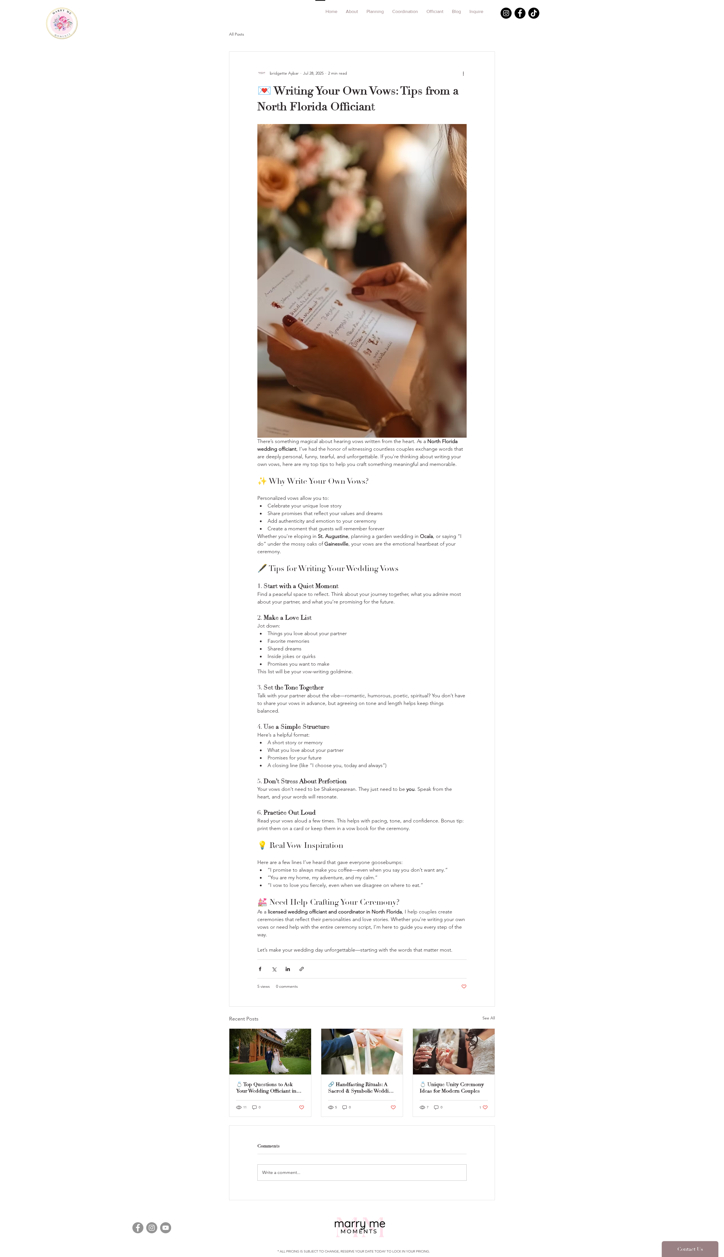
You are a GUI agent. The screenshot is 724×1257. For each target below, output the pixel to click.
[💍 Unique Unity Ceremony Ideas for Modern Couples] (454, 1051)
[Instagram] (506, 13)
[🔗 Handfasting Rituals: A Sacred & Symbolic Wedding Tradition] (362, 1051)
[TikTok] (533, 13)
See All (488, 1018)
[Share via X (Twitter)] (274, 969)
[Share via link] (301, 969)
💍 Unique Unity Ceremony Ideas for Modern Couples (452, 1087)
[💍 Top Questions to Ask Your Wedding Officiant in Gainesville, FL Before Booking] (270, 1051)
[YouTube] (165, 1227)
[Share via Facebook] (260, 969)
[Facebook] (519, 13)
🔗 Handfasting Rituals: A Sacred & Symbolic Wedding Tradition (361, 1087)
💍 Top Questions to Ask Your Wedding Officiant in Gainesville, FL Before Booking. (266, 1087)
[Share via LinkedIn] (287, 969)
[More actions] (463, 73)
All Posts (236, 34)
